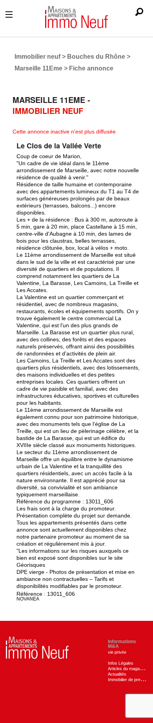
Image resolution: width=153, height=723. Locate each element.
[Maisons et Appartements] (37, 647)
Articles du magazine (128, 668)
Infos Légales (120, 663)
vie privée (117, 652)
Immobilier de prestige (128, 679)
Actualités (117, 674)
